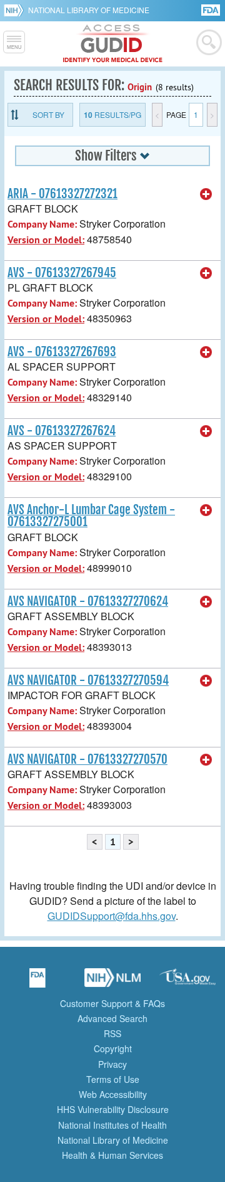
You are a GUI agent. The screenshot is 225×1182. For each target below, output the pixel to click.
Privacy (112, 1064)
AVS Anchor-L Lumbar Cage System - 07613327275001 (91, 515)
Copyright (113, 1048)
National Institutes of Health (112, 1125)
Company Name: (42, 224)
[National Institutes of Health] (16, 10)
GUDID (112, 43)
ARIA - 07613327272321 (63, 193)
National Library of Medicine (88, 9)
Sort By (48, 114)
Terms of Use (112, 1079)
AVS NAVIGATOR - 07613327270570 (88, 759)
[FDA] (211, 9)
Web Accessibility (113, 1094)
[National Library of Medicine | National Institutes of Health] (112, 982)
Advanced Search (113, 1018)
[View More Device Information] (206, 194)
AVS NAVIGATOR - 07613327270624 (88, 601)
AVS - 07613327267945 (62, 272)
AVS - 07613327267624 (62, 430)
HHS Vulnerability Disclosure (113, 1109)
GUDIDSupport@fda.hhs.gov (112, 916)
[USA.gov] (187, 982)
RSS (112, 1033)
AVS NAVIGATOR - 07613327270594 (88, 680)
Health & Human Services (112, 1155)
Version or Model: (46, 239)
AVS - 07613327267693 (62, 351)
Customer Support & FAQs (112, 1003)
